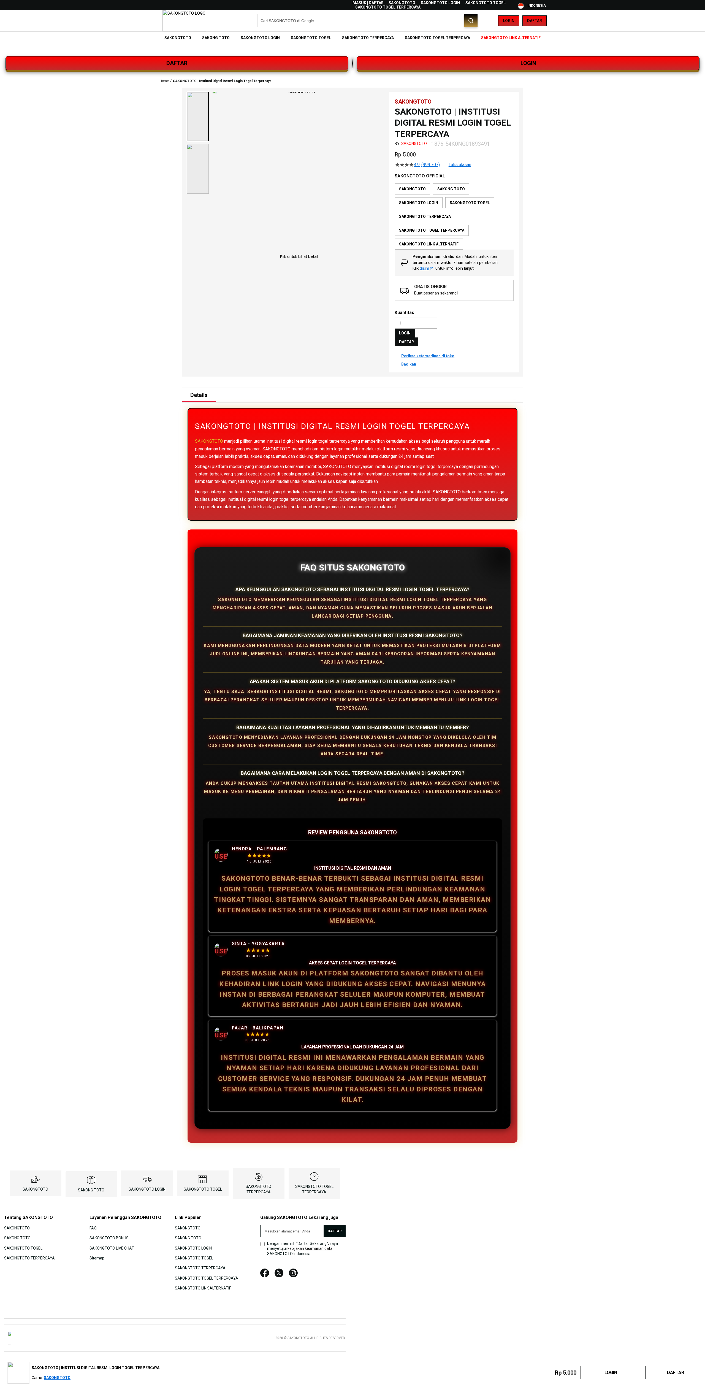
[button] (198, 116)
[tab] (199, 395)
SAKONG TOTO (91, 1190)
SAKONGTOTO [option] (412, 189)
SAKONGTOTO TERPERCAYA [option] (425, 216)
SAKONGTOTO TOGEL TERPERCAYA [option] (431, 230)
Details (199, 395)
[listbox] (454, 216)
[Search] (471, 20)
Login (508, 20)
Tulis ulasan (460, 165)
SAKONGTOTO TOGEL (485, 3)
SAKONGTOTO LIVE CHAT (112, 1248)
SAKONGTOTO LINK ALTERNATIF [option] (429, 244)
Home (164, 81)
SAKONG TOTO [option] (451, 189)
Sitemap (97, 1258)
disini (424, 268)
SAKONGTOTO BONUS (109, 1238)
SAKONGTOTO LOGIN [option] (418, 203)
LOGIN (528, 63)
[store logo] (184, 20)
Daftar (534, 20)
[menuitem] (177, 38)
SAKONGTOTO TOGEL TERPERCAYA (388, 7)
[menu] (352, 38)
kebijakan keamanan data (310, 1248)
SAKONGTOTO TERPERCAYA (29, 1258)
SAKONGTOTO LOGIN (440, 3)
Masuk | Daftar (368, 3)
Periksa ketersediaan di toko (427, 356)
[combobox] (367, 20)
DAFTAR (177, 63)
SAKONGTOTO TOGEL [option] (470, 203)
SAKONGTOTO (402, 3)
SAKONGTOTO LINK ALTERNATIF (203, 1288)
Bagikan (408, 364)
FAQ (93, 1228)
